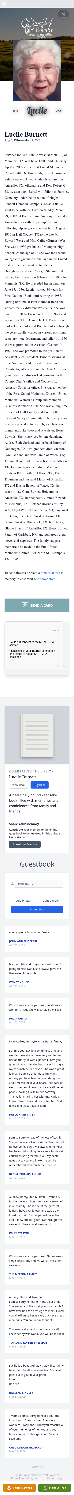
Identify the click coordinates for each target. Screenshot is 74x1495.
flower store (47, 578)
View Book (18, 785)
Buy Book (39, 785)
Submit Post (37, 909)
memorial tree (50, 572)
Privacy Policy (26, 1478)
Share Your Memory (24, 844)
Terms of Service (47, 1478)
